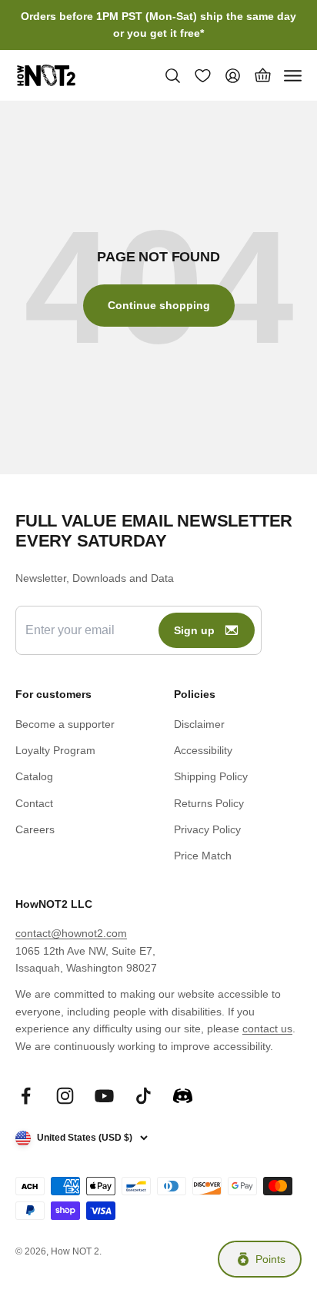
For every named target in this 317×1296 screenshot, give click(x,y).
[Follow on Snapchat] (182, 1095)
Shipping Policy (211, 776)
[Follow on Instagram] (65, 1095)
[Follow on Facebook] (25, 1095)
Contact (34, 803)
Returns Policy (209, 803)
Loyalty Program (55, 750)
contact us (267, 1028)
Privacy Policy (207, 829)
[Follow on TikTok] (143, 1095)
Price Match (203, 855)
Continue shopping (159, 305)
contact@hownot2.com (71, 933)
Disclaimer (199, 724)
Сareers (35, 829)
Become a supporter (65, 724)
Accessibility (203, 750)
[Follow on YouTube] (104, 1095)
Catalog (34, 776)
